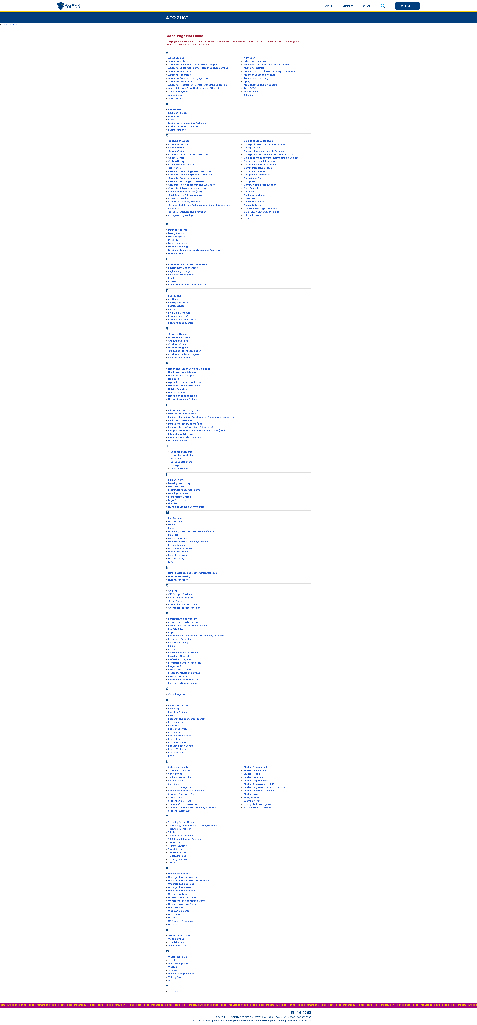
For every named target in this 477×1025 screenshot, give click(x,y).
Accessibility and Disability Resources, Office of (193, 88)
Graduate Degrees (178, 347)
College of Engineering (180, 215)
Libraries (172, 503)
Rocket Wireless (176, 752)
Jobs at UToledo (179, 468)
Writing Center (176, 977)
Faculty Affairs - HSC (179, 302)
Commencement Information (260, 161)
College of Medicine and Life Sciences (264, 151)
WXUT (171, 980)
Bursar (171, 119)
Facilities (173, 299)
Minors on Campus (178, 551)
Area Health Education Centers (260, 84)
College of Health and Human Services (264, 144)
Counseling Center (254, 201)
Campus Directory (178, 144)
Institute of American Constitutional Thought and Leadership (201, 417)
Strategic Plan (175, 797)
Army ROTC (250, 88)
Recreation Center (178, 705)
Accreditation (175, 95)
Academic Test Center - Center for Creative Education (197, 84)
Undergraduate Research (182, 890)
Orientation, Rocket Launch (183, 604)
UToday (172, 924)
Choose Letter (10, 24)
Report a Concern (222, 1020)
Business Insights (177, 129)
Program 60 (174, 666)
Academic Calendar (179, 61)
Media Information (178, 538)
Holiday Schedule (177, 389)
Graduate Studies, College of (183, 354)
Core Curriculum (252, 188)
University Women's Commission (185, 904)
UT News (172, 917)
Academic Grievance (179, 71)
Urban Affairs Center (179, 910)
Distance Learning (178, 246)
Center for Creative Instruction (184, 178)
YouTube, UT (174, 991)
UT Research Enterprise (180, 921)
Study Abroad (251, 797)
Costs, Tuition (251, 198)
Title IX (171, 832)
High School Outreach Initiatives (185, 382)
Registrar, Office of (178, 712)
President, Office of (178, 656)
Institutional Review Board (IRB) (185, 423)
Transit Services (176, 849)
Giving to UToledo (177, 334)
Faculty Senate (176, 306)
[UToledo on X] (304, 1012)
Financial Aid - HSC (178, 316)
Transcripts (174, 842)
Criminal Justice (252, 215)
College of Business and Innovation (187, 211)
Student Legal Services (256, 780)
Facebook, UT (175, 295)
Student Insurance (254, 777)
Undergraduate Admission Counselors (188, 880)
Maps (171, 528)
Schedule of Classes (179, 770)
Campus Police (176, 147)
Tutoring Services (177, 859)
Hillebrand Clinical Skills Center (184, 385)
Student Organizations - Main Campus (264, 787)
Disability (173, 239)
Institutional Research (180, 420)
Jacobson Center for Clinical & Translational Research (183, 455)
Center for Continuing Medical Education (190, 171)
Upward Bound (176, 907)
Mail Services (175, 518)
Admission (249, 57)
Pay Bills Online (176, 629)
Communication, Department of (261, 164)
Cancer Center (176, 157)
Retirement (174, 725)
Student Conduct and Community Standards (192, 807)
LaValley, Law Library (179, 483)
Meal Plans (174, 534)
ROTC (171, 756)
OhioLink (172, 590)
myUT (171, 561)
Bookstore (173, 116)
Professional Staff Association (184, 662)
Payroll (172, 632)
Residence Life (176, 722)
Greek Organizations (179, 357)
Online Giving (175, 601)
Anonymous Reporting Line (258, 78)
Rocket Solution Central (181, 745)
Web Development (178, 963)
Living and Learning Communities (186, 506)
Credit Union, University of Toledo (261, 211)
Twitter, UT (173, 862)
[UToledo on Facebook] (292, 1012)
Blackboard (174, 109)
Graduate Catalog (178, 340)
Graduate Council (178, 344)
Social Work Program (179, 787)
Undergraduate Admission (182, 877)
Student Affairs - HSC (179, 800)
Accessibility (262, 1020)
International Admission (181, 434)
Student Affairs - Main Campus (184, 804)
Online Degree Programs (181, 597)
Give (367, 6)
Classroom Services (179, 198)
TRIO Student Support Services (184, 839)
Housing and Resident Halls (182, 395)
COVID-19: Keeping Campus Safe (261, 208)
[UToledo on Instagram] (296, 1012)
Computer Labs (252, 181)
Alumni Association (254, 67)
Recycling (173, 708)
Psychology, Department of (183, 679)
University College (177, 894)
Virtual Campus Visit (179, 935)
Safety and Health (178, 767)
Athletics (248, 95)
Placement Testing (178, 642)
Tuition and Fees (177, 855)
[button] (383, 6)
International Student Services (184, 437)
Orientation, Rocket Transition (184, 607)
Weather (173, 960)
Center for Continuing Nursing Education (190, 174)
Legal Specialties (177, 500)
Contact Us (305, 1020)
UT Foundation (176, 914)
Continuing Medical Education (260, 184)
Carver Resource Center (181, 164)
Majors (171, 524)
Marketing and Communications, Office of (191, 531)
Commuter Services (254, 171)
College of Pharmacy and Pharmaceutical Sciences (272, 157)
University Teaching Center (182, 897)
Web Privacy (278, 1020)
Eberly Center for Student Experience (187, 264)
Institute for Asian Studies (182, 413)
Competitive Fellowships (257, 174)
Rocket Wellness (177, 749)
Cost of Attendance (254, 195)
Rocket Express (176, 739)
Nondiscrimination (244, 1020)
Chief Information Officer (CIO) (185, 191)
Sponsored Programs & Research (186, 790)
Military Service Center (180, 548)
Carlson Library (176, 161)
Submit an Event (252, 800)
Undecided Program (179, 873)
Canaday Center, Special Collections (188, 154)
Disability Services (177, 243)
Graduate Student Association (184, 350)
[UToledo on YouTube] (309, 1012)
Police (171, 645)
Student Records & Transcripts (260, 790)
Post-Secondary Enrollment (183, 652)
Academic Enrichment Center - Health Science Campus (198, 67)
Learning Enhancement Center (184, 489)
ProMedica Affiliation (179, 669)
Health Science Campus (181, 375)
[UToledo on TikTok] (300, 1012)
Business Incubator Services (183, 126)
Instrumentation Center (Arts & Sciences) (190, 427)
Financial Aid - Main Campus (183, 319)
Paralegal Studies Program (182, 618)
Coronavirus (250, 191)
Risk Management (178, 728)
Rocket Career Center (179, 735)
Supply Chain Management (258, 804)
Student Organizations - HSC (259, 784)
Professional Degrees (179, 659)
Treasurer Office (177, 852)
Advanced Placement (255, 61)
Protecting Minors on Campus (184, 672)
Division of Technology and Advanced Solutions (194, 250)
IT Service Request (178, 440)
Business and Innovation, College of (187, 123)
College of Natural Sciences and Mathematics (268, 154)
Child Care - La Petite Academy (185, 195)
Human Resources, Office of (183, 399)
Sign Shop (173, 784)
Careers (207, 1020)
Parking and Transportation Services (187, 625)
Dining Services (176, 233)
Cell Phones (174, 167)
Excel (171, 278)
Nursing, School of (178, 579)
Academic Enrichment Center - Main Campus (192, 64)
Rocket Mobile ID (177, 742)
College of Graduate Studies (259, 140)
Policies (172, 649)
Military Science (176, 545)
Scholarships (175, 773)
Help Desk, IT (174, 378)
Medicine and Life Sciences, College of (188, 541)
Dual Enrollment (176, 253)
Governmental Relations (181, 337)
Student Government (255, 770)
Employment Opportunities (183, 267)
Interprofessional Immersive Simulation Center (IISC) (196, 430)
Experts (172, 281)
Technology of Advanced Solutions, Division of (193, 825)
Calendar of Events (178, 140)
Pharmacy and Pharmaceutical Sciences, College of (196, 635)
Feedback (291, 1020)
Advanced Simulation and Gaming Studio (266, 64)
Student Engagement (255, 767)
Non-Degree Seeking (179, 576)
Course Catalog (252, 205)
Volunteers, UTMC (177, 945)
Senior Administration (180, 777)
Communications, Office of (258, 167)
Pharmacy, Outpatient (180, 639)
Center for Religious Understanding (187, 188)
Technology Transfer (179, 828)
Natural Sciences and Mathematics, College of (193, 572)
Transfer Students (177, 845)
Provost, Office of (177, 676)
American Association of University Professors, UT (270, 71)
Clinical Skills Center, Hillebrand (184, 201)
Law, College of (176, 486)
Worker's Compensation (181, 973)
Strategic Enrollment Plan (181, 794)
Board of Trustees (177, 112)
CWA (246, 218)
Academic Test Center (180, 81)
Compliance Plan (253, 178)
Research (173, 715)
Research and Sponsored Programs (187, 718)
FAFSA (171, 309)
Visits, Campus (176, 939)
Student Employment (179, 810)
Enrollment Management (181, 274)
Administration (176, 98)
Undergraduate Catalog (181, 883)
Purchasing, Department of (183, 683)
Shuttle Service (176, 780)
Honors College (176, 392)
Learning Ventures (178, 493)
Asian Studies (251, 91)
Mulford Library (176, 558)
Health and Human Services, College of (189, 368)
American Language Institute (259, 74)
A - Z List (196, 1020)
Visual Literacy (176, 942)
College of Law (252, 147)
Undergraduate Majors (180, 887)
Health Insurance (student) (183, 372)
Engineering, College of (180, 271)
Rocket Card (175, 732)
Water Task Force (177, 956)
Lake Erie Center (176, 479)
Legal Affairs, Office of (180, 496)
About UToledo (176, 57)
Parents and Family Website (183, 622)
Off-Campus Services (180, 594)
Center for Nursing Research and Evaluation (191, 184)
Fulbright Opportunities (180, 322)
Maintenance (175, 521)
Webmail (173, 966)
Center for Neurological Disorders (186, 181)
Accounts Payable (178, 91)
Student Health (252, 773)
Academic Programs (179, 74)
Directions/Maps (177, 236)
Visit (328, 6)
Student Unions (252, 794)
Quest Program (176, 694)
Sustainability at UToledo (257, 807)
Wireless (172, 970)
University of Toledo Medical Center (187, 900)
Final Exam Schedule (179, 312)
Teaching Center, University (183, 822)
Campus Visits (176, 151)
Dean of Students (177, 229)
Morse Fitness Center (179, 555)
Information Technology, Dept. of (186, 410)
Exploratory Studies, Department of (187, 284)
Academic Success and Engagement (188, 78)
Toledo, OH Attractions (180, 835)
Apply (348, 6)
